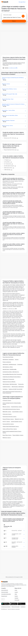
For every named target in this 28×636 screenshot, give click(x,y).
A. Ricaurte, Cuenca (7, 400)
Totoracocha (20, 384)
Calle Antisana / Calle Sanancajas (10, 384)
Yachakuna (5, 389)
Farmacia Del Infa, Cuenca (8, 424)
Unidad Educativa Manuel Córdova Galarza (11, 376)
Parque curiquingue (7, 361)
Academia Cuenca (6, 386)
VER (17, 138)
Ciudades (16, 598)
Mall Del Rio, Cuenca (7, 411)
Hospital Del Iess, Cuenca (16, 406)
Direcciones (17, 599)
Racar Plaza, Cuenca (7, 435)
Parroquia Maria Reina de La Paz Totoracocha (12, 374)
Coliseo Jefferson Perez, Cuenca (10, 428)
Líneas (16, 590)
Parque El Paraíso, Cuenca (8, 419)
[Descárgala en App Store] (13, 604)
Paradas (16, 596)
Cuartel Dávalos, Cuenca (17, 411)
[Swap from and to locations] (23, 16)
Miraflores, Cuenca (7, 437)
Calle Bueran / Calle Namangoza (9, 364)
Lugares (16, 592)
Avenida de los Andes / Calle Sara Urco (11, 371)
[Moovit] (5, 2)
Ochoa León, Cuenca (7, 414)
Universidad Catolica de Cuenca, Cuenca (11, 409)
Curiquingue (19, 364)
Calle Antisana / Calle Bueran (18, 386)
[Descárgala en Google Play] (5, 604)
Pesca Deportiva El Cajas (8, 357)
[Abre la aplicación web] (21, 604)
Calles (16, 594)
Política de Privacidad (16, 606)
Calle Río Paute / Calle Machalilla (9, 369)
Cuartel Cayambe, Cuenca (16, 421)
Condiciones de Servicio (5, 606)
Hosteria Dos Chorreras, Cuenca (9, 416)
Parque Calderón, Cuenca (18, 435)
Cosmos (16, 359)
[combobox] (14, 15)
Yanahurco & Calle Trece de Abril (15, 389)
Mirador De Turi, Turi (19, 419)
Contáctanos (23, 606)
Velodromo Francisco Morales (9, 381)
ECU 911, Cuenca (6, 421)
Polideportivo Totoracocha (8, 379)
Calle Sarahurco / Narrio (8, 366)
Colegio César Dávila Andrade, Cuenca (11, 426)
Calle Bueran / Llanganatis (8, 359)
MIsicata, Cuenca (6, 406)
